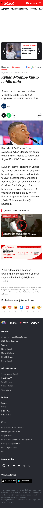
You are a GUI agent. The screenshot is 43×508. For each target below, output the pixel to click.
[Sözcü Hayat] (24, 322)
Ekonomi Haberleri (8, 353)
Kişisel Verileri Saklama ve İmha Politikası (16, 440)
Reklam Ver (5, 411)
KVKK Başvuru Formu (9, 448)
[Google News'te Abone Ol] (33, 67)
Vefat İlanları (6, 415)
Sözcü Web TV (6, 378)
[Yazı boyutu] (39, 115)
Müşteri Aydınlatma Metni (10, 432)
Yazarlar (4, 345)
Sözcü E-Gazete (7, 386)
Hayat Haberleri (7, 357)
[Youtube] (19, 465)
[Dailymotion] (24, 465)
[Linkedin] (29, 465)
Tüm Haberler (6, 390)
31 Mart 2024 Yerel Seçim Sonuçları (14, 337)
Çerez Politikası (7, 436)
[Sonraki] (39, 51)
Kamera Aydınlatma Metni (10, 444)
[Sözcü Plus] (35, 323)
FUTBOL (34, 9)
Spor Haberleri (6, 382)
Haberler (5, 67)
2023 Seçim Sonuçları (9, 341)
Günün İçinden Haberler (10, 374)
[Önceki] (4, 51)
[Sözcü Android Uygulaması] (24, 481)
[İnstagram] (3, 465)
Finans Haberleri (7, 349)
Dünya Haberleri (7, 361)
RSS (2, 452)
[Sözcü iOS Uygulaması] (9, 481)
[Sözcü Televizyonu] (3, 322)
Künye (3, 407)
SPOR (5, 8)
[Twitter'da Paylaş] (3, 115)
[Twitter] (14, 465)
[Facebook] (9, 465)
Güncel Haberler (8, 368)
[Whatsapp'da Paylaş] (8, 115)
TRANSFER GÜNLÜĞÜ (19, 9)
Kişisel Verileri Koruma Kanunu (12, 428)
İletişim (4, 403)
